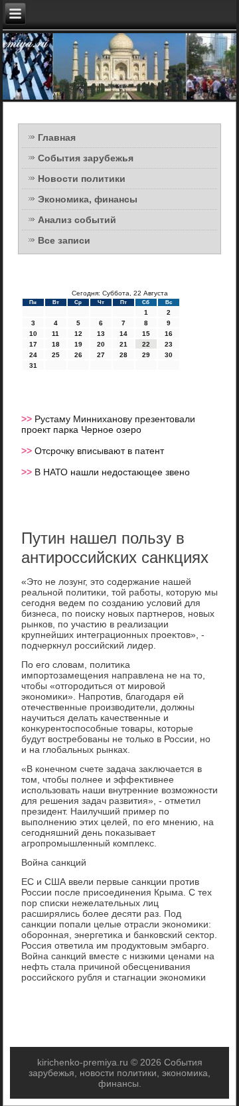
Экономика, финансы (87, 199)
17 (33, 344)
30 (169, 354)
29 (146, 354)
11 (55, 333)
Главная (57, 137)
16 (169, 333)
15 (146, 333)
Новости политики (81, 178)
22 (146, 344)
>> (28, 419)
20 (101, 344)
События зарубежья (85, 158)
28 (123, 354)
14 (123, 333)
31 (33, 365)
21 (123, 344)
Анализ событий (77, 219)
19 (78, 344)
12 (78, 333)
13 (101, 333)
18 (56, 344)
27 (101, 354)
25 (56, 354)
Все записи (64, 240)
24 (33, 354)
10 (33, 333)
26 (78, 354)
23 (169, 344)
